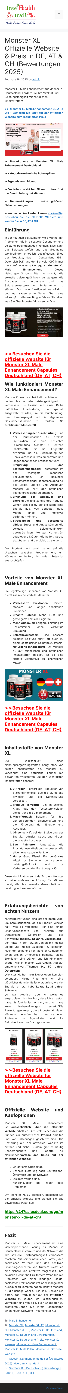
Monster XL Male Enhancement (36, 1344)
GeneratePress (54, 1388)
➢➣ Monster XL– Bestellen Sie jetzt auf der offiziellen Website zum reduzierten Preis (34, 112)
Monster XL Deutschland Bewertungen (29, 1334)
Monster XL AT (34, 1325)
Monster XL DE (19, 1330)
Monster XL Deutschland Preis (24, 1339)
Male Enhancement (21, 1320)
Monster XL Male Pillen (19, 1349)
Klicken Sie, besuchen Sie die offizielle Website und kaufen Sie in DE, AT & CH (34, 217)
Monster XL (16, 1325)
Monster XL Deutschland (46, 1330)
